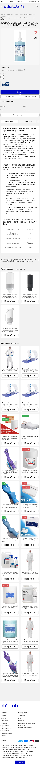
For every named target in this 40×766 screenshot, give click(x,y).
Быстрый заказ (10, 96)
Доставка (21, 715)
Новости (4, 715)
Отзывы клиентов (7, 733)
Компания (4, 712)
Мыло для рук (5, 16)
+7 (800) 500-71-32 (16, 1)
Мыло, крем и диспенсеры (27, 14)
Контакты (4, 740)
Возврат (21, 720)
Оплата (20, 718)
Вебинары (4, 720)
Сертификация (6, 730)
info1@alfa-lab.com (33, 1)
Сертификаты (5, 725)
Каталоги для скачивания (27, 723)
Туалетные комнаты (12, 14)
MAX (2, 1)
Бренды (3, 735)
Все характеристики (20, 115)
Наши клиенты (5, 728)
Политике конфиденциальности (15, 757)
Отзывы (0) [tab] (27, 121)
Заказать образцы (30, 96)
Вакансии (4, 723)
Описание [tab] (9, 121)
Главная (3, 14)
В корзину (20, 92)
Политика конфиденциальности (26, 726)
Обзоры (3, 718)
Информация (22, 712)
